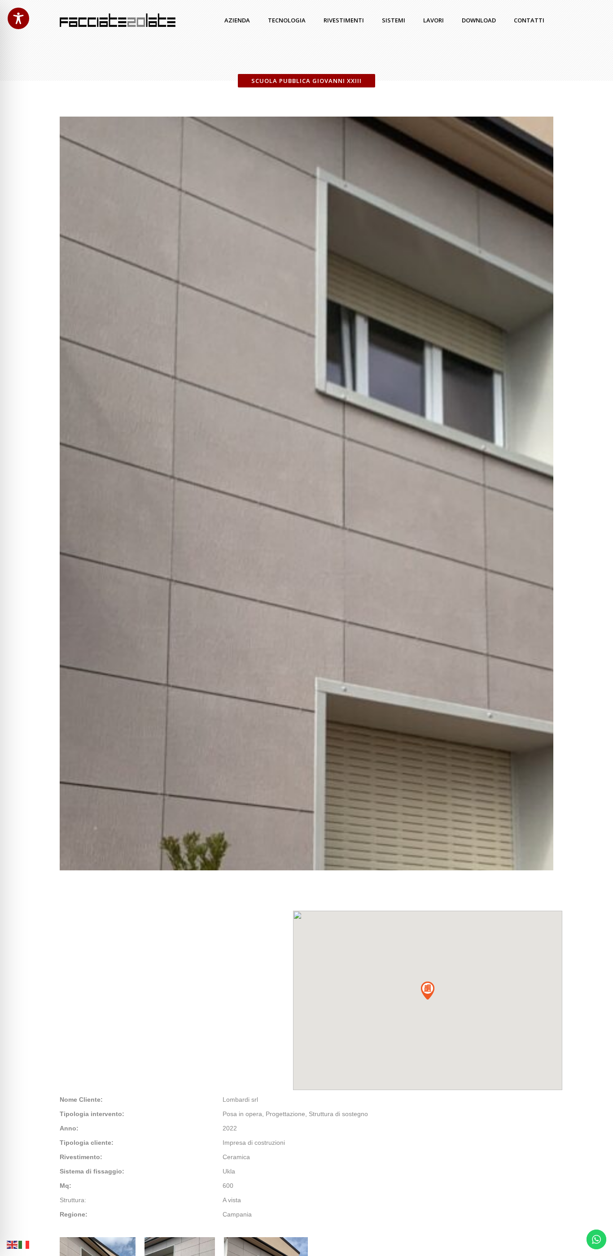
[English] (12, 1244)
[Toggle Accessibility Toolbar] (18, 18)
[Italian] (24, 1244)
